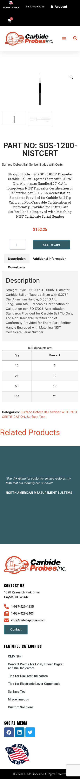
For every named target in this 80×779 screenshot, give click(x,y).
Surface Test (36, 417)
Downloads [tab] (16, 267)
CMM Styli (15, 656)
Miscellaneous (18, 699)
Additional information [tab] (49, 259)
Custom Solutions (21, 707)
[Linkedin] (19, 732)
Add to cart (51, 245)
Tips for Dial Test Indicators (28, 676)
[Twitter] (30, 732)
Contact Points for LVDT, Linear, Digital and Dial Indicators (35, 666)
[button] (64, 39)
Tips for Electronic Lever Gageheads (34, 684)
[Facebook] (9, 732)
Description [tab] (17, 259)
